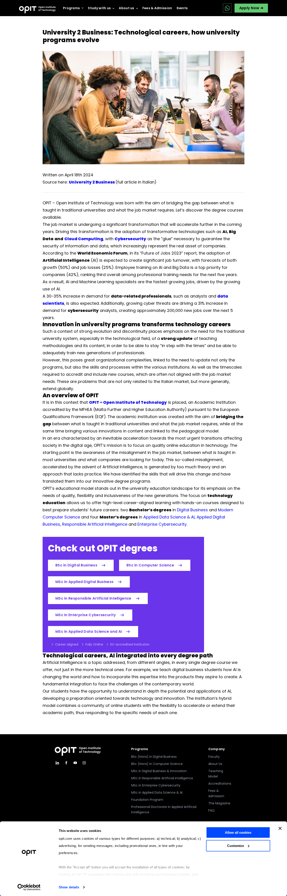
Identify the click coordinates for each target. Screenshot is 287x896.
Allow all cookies (238, 832)
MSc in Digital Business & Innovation (159, 771)
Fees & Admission (157, 8)
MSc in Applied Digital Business (84, 581)
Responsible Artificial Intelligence (94, 524)
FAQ (211, 810)
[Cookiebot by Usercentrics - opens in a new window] (29, 887)
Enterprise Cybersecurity (162, 524)
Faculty (214, 756)
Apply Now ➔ (251, 8)
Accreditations (219, 783)
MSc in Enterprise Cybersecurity (85, 614)
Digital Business (192, 510)
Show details (69, 887)
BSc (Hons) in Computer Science (157, 764)
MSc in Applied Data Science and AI (88, 631)
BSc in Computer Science (150, 565)
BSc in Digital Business (76, 565)
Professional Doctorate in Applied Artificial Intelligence (163, 809)
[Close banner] (280, 828)
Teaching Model (215, 774)
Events (182, 8)
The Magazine (219, 803)
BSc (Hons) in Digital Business (154, 756)
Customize (235, 846)
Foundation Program (147, 799)
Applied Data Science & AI (169, 517)
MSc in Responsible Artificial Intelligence (93, 598)
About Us (215, 764)
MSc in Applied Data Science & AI (157, 792)
